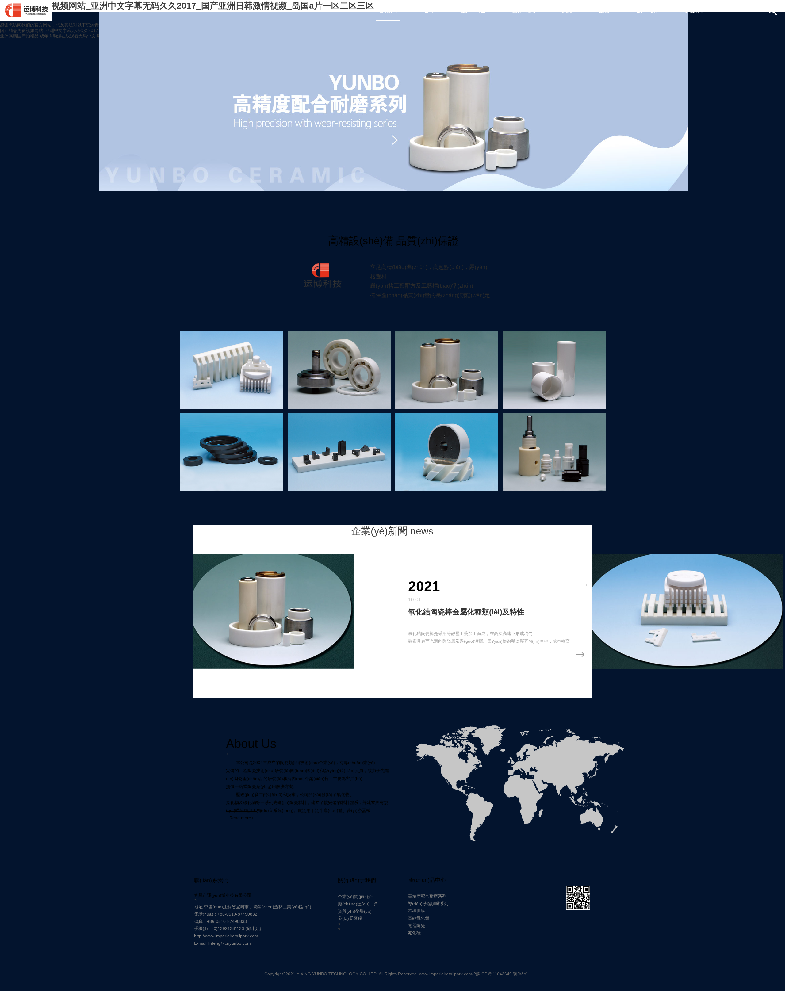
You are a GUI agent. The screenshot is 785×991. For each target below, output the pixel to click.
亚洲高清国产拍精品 (19, 35)
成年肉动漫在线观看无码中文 (68, 35)
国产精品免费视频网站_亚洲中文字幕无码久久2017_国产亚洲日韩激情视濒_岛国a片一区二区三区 (93, 30)
